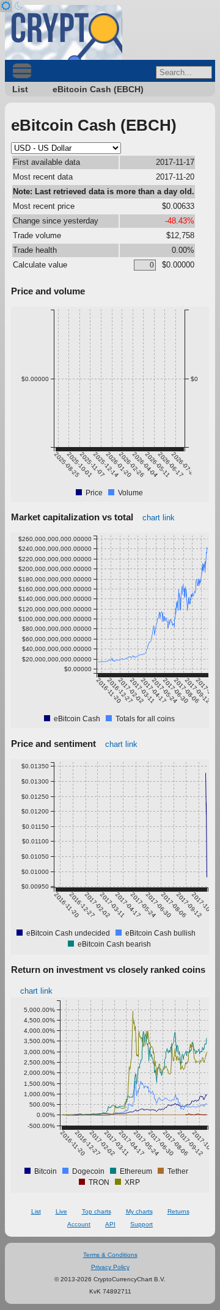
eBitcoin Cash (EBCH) (98, 89)
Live (61, 1211)
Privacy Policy (110, 1267)
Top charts (96, 1211)
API (110, 1224)
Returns (178, 1211)
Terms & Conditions (110, 1254)
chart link (158, 517)
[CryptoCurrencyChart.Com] (63, 32)
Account (78, 1224)
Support (141, 1224)
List (20, 89)
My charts (139, 1211)
